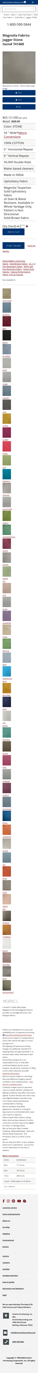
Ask (19, 107)
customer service (10, 1208)
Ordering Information (11, 1073)
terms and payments (11, 1214)
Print (20, 100)
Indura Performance (20, 271)
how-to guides (8, 1282)
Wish (20, 93)
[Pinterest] (13, 1202)
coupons (6, 1262)
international (8, 1240)
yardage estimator (10, 1275)
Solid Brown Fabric (19, 263)
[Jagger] (19, 67)
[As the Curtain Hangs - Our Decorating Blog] (24, 1202)
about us (6, 1221)
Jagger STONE (31, 17)
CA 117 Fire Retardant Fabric (19, 265)
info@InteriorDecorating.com (23, 1333)
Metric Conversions (15, 134)
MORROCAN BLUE (7, 680)
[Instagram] (8, 1202)
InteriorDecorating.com (13, 2)
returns (6, 1256)
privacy (6, 1247)
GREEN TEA (5, 580)
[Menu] (32, 2)
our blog (6, 1227)
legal (5, 1295)
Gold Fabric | (20, 17)
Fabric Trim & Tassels (13, 274)
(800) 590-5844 (18, 1342)
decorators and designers (13, 1288)
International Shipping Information (18, 1035)
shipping (6, 1234)
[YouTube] (19, 1202)
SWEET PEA (5, 907)
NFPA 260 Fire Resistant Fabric (18, 268)
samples (6, 1269)
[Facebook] (4, 1202)
